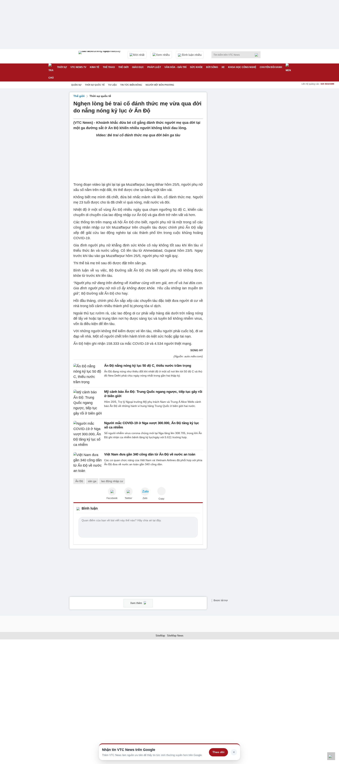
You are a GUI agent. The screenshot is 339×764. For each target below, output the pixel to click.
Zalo (145, 498)
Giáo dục (138, 67)
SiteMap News (175, 635)
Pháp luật (154, 67)
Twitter (128, 498)
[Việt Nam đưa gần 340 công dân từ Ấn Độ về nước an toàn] (87, 462)
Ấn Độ (79, 481)
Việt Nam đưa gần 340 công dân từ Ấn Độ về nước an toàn (149, 454)
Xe (223, 67)
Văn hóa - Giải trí (175, 67)
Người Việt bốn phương (160, 85)
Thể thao (109, 67)
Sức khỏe (196, 67)
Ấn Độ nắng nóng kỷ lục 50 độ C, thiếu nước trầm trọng (147, 366)
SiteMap (160, 635)
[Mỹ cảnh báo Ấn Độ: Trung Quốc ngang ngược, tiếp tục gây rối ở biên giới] (87, 403)
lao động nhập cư (112, 481)
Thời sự (62, 67)
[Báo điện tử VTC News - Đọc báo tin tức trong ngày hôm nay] (100, 56)
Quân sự (76, 85)
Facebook (112, 498)
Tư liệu (112, 85)
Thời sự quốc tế (95, 85)
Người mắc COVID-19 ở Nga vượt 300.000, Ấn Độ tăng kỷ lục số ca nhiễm (151, 425)
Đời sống (212, 67)
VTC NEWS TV (78, 67)
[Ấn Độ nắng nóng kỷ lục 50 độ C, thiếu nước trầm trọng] (87, 374)
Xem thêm (136, 603)
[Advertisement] (240, 151)
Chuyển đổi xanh (271, 67)
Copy (161, 498)
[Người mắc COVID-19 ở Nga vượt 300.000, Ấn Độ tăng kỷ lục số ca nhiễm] (87, 434)
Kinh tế (94, 67)
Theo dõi (218, 752)
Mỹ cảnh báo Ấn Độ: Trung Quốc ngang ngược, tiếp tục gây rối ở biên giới (153, 394)
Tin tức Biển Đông (131, 85)
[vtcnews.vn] (112, 491)
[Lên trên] (331, 756)
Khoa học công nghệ (242, 67)
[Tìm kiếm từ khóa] (258, 55)
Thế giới (123, 67)
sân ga (92, 481)
